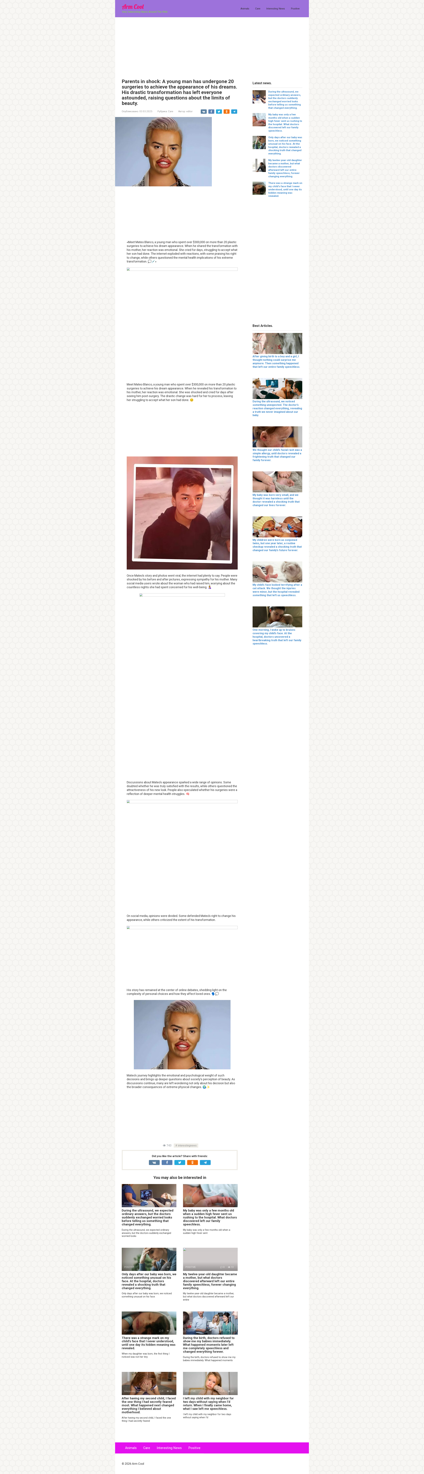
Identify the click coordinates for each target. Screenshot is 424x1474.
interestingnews (187, 1145)
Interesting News (275, 8)
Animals (244, 8)
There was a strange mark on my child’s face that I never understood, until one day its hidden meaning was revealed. (148, 1343)
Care (257, 8)
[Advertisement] (212, 45)
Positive (295, 8)
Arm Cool (132, 6)
